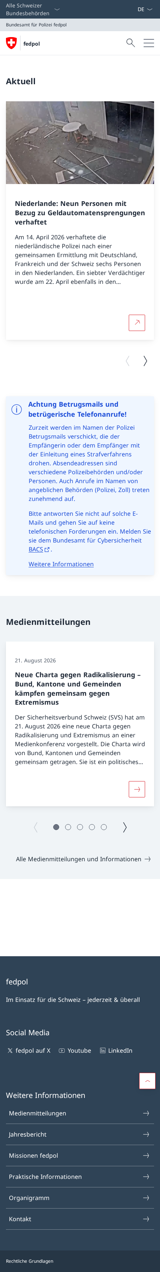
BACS (36, 549)
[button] (56, 827)
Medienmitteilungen (37, 1113)
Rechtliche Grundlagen (29, 1261)
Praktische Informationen (45, 1177)
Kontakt (20, 1219)
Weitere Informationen (61, 564)
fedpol (31, 43)
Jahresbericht (28, 1134)
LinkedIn (120, 1050)
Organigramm (29, 1198)
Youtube (79, 1050)
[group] (80, 220)
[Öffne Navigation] (149, 43)
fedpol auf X (33, 1050)
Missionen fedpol (33, 1155)
